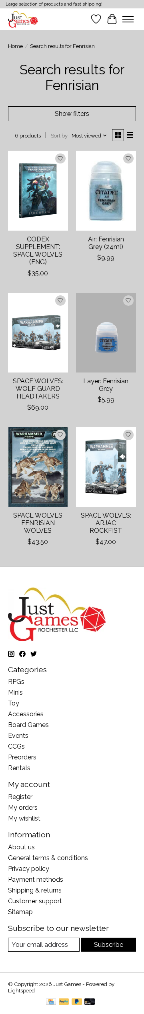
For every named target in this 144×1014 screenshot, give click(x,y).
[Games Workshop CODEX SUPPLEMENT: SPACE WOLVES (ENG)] (38, 190)
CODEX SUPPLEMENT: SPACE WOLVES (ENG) (37, 250)
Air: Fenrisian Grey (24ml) (106, 243)
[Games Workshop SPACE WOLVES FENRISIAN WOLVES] (38, 467)
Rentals (19, 768)
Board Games (28, 725)
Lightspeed (21, 990)
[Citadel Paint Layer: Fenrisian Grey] (106, 333)
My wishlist (24, 818)
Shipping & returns (35, 890)
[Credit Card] (51, 1002)
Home (15, 46)
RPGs (16, 681)
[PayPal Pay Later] (77, 1002)
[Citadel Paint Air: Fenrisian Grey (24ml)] (106, 190)
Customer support (35, 901)
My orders (23, 807)
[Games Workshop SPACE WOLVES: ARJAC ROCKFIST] (106, 467)
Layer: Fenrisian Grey (105, 384)
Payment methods (35, 879)
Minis (15, 692)
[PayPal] (64, 1002)
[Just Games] (23, 19)
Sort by (59, 135)
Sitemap (20, 912)
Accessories (26, 714)
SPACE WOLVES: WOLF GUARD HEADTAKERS (38, 388)
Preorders (22, 757)
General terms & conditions (48, 858)
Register (20, 797)
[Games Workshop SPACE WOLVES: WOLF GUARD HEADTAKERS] (38, 333)
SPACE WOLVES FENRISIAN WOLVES (37, 523)
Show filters (72, 114)
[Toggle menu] (128, 19)
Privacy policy (28, 869)
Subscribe (108, 944)
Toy (13, 703)
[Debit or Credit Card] (89, 1002)
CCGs (16, 746)
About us (21, 847)
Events (18, 735)
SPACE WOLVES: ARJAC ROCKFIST (106, 523)
